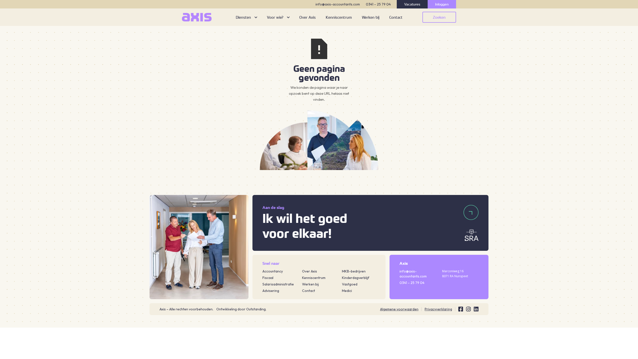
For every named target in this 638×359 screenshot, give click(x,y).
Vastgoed (349, 284)
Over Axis (309, 271)
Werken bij (310, 284)
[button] (246, 17)
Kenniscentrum (313, 277)
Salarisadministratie (278, 284)
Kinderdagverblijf (355, 277)
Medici (347, 290)
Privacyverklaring (438, 309)
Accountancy (272, 271)
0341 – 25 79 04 (378, 4)
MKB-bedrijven (354, 271)
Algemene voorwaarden (399, 309)
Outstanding (256, 309)
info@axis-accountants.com (338, 4)
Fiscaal (267, 277)
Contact (308, 290)
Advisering (270, 290)
